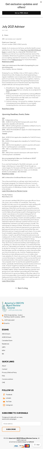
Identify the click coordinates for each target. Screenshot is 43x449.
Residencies (5, 344)
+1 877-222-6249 (9, 320)
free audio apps (11, 90)
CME (3, 382)
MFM (3, 350)
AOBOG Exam (6, 337)
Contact (4, 369)
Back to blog (23, 288)
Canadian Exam (7, 340)
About (4, 366)
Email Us (6, 323)
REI (3, 354)
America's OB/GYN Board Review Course (23, 438)
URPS (3, 347)
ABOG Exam (6, 334)
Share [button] (6, 35)
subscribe (11, 429)
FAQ (3, 376)
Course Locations (7, 379)
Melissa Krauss (17, 60)
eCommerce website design (18, 442)
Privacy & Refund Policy (9, 372)
